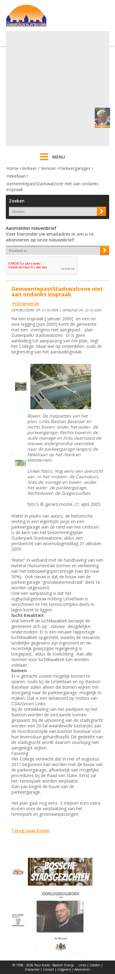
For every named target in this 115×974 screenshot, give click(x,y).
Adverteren (82, 969)
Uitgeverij (64, 969)
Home (12, 168)
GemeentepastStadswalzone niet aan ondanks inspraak (52, 186)
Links (82, 965)
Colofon (95, 965)
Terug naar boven (30, 830)
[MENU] (44, 160)
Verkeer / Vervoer (39, 168)
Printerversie (25, 303)
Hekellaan (16, 176)
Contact (48, 969)
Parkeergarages (74, 168)
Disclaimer (32, 969)
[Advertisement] (57, 88)
